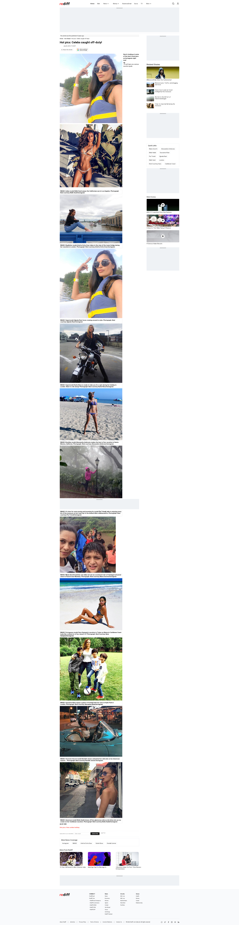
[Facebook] (168, 922)
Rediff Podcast (108, 914)
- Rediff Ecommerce (94, 903)
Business (107, 898)
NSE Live (122, 898)
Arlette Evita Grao (86, 843)
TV (142, 3)
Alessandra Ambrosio (168, 149)
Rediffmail (92, 896)
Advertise (72, 922)
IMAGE (75, 843)
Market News (123, 900)
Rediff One (92, 898)
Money (115, 3)
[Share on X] (165, 922)
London (161, 160)
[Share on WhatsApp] (161, 922)
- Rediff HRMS (92, 905)
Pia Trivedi (152, 156)
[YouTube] (175, 922)
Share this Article (67, 49)
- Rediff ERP (92, 909)
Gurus (136, 3)
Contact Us (119, 922)
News (105, 3)
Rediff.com (133, 922)
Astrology (107, 911)
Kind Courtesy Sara (155, 164)
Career (137, 900)
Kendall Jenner (111, 843)
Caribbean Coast (170, 164)
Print (104, 833)
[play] (163, 205)
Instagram (65, 843)
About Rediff (63, 922)
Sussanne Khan (164, 152)
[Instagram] (172, 922)
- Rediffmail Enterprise (95, 900)
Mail (98, 3)
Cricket (106, 905)
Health (137, 896)
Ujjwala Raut (163, 156)
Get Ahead (67, 38)
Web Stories (151, 197)
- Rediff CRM (92, 907)
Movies (107, 900)
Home (92, 3)
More (147, 3)
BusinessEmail (126, 3)
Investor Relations (107, 922)
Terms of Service (94, 922)
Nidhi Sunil (152, 160)
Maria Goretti (153, 149)
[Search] (173, 3)
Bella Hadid (152, 152)
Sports (106, 903)
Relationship (139, 903)
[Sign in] (177, 3)
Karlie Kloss (99, 843)
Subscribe (95, 833)
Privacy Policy (82, 922)
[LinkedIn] (178, 922)
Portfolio (122, 905)
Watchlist (122, 903)
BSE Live (122, 896)
